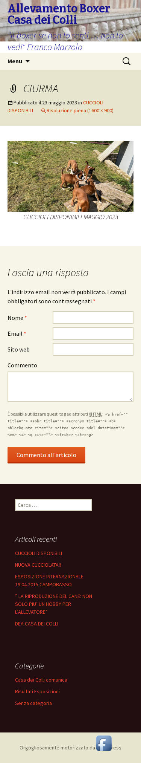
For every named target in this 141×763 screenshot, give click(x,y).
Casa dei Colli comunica (41, 679)
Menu (15, 61)
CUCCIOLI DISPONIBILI (38, 553)
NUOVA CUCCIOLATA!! (38, 564)
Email (17, 333)
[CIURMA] (70, 175)
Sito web (19, 349)
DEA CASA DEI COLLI (36, 623)
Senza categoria (33, 703)
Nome (17, 317)
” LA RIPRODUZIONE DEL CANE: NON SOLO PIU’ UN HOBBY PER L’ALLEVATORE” (53, 604)
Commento (22, 365)
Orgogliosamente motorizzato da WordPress (70, 747)
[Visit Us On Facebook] (103, 742)
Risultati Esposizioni (37, 691)
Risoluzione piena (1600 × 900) (80, 110)
